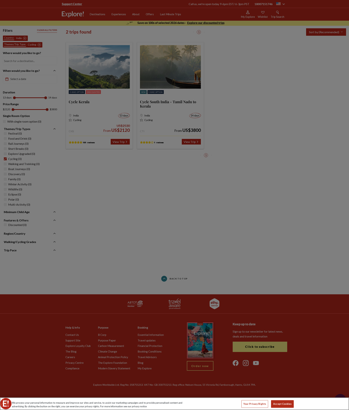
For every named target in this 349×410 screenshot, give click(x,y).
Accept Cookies (282, 403)
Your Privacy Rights (254, 403)
